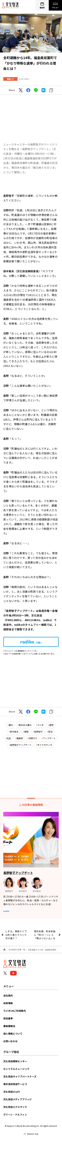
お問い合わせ (10, 1041)
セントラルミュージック (16, 1068)
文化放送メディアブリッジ (17, 1099)
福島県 (20, 738)
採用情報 (8, 1003)
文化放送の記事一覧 (16, 949)
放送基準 (8, 1018)
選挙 (51, 725)
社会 (9, 738)
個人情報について (12, 1033)
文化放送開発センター (15, 1061)
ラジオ (40, 725)
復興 (26, 731)
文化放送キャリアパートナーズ (20, 1076)
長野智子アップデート (21, 744)
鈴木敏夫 (14, 731)
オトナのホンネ (44, 744)
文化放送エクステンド (15, 1107)
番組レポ (10, 79)
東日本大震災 (25, 725)
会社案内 (8, 995)
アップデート (49, 738)
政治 (50, 731)
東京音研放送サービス (15, 1084)
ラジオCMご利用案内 (14, 1010)
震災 (11, 725)
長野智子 (38, 731)
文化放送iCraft (11, 1091)
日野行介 (33, 738)
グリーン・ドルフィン (15, 1114)
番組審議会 (9, 1026)
